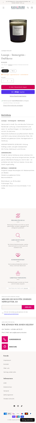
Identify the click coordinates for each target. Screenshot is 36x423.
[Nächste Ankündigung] (33, 2)
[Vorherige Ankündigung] (3, 2)
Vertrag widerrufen (9, 372)
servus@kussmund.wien (18, 332)
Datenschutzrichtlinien (11, 314)
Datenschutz (7, 387)
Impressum (7, 360)
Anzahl (3, 77)
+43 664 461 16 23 (16, 329)
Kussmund (14, 419)
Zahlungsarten (8, 395)
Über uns (6, 368)
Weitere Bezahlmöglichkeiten (18, 96)
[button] (3, 8)
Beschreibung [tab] (6, 115)
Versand (10, 64)
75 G (13, 71)
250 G (5, 71)
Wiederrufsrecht (8, 398)
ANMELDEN (28, 307)
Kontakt (6, 364)
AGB (4, 383)
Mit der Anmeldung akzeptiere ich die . (16, 313)
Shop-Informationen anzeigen (13, 105)
